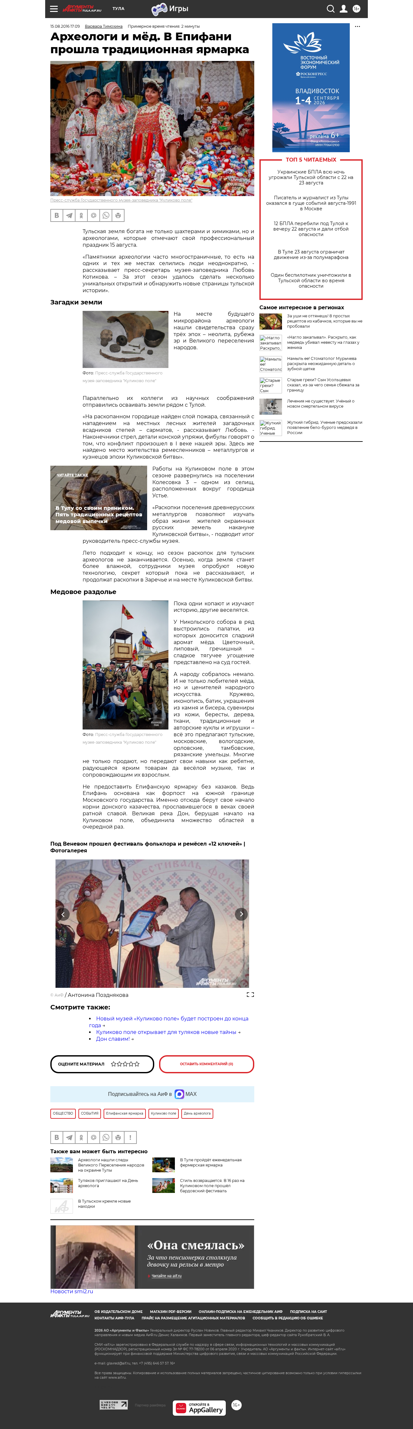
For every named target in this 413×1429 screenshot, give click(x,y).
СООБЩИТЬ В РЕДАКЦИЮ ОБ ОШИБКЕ (288, 1318)
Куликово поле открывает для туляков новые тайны (166, 1032)
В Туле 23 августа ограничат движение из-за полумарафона (311, 254)
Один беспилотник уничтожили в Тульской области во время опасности (311, 281)
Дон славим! (113, 1039)
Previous (63, 914)
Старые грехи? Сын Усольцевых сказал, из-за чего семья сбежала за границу (323, 384)
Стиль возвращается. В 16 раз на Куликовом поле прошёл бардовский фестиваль (212, 1185)
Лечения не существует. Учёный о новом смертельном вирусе (321, 404)
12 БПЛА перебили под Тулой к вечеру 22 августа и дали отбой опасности (311, 229)
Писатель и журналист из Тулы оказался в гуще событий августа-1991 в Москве (311, 203)
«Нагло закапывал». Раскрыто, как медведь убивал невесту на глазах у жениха (323, 342)
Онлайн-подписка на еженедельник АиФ (241, 1312)
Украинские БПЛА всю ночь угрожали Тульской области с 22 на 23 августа (311, 177)
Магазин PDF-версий (170, 1312)
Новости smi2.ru (71, 1291)
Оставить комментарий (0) (206, 1064)
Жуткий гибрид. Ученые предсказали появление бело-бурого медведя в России (324, 427)
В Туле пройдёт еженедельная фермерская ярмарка (211, 1162)
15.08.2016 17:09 (65, 26)
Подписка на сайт (308, 1312)
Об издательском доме (119, 1312)
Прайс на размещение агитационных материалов (193, 1318)
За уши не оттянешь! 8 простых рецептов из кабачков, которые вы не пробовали (324, 321)
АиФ (59, 995)
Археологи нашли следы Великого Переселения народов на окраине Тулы (111, 1165)
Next (241, 914)
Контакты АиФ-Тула (114, 1318)
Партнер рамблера (150, 1405)
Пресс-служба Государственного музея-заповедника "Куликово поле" (121, 200)
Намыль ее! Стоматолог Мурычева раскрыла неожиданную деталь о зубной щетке (322, 363)
